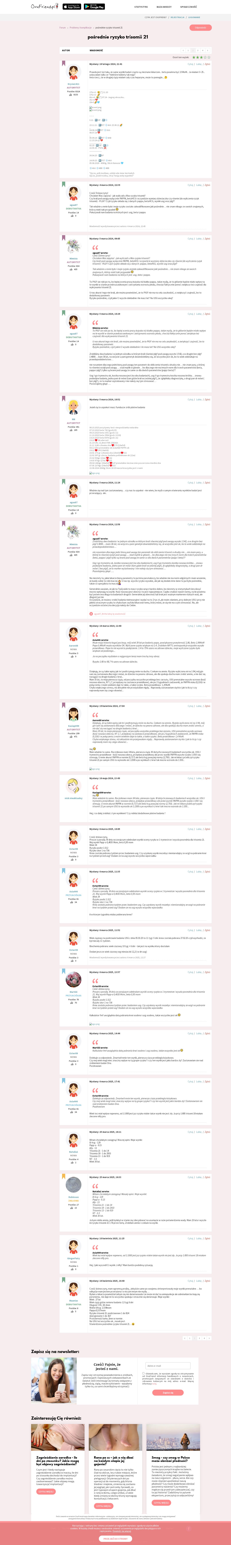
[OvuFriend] (44, 8)
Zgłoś (207, 64)
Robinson (74, 1197)
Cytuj (190, 64)
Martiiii (73, 992)
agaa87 (73, 205)
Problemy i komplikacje (81, 27)
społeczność (188, 6)
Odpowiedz (200, 27)
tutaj (154, 1383)
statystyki (141, 6)
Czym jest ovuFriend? (156, 17)
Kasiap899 (73, 726)
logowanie (194, 17)
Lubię (198, 64)
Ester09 (73, 849)
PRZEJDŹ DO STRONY (115, 1538)
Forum (62, 27)
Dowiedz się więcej (122, 1531)
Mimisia (73, 258)
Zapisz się (168, 1392)
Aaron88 (73, 645)
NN (73, 419)
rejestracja (177, 17)
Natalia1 (73, 1152)
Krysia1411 (73, 84)
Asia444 (73, 891)
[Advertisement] (43, 66)
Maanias (73, 1300)
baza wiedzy (164, 6)
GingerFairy (73, 1258)
